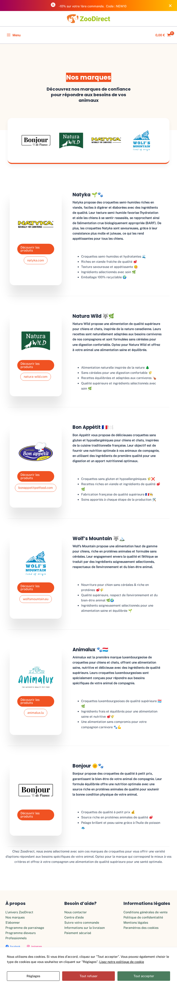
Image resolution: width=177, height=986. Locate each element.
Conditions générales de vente (145, 912)
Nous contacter (75, 912)
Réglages (33, 976)
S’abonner (12, 922)
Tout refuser (89, 976)
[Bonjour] (36, 140)
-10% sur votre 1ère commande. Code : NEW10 (92, 6)
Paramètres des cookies (140, 927)
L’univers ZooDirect (19, 912)
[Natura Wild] (71, 140)
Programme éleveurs (20, 933)
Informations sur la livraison (84, 927)
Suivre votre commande (81, 922)
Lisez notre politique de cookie (121, 962)
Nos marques (15, 917)
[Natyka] (106, 140)
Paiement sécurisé (77, 933)
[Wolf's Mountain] (141, 140)
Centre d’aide (74, 917)
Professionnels (16, 938)
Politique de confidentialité (143, 917)
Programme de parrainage (24, 927)
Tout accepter (144, 976)
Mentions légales (135, 922)
